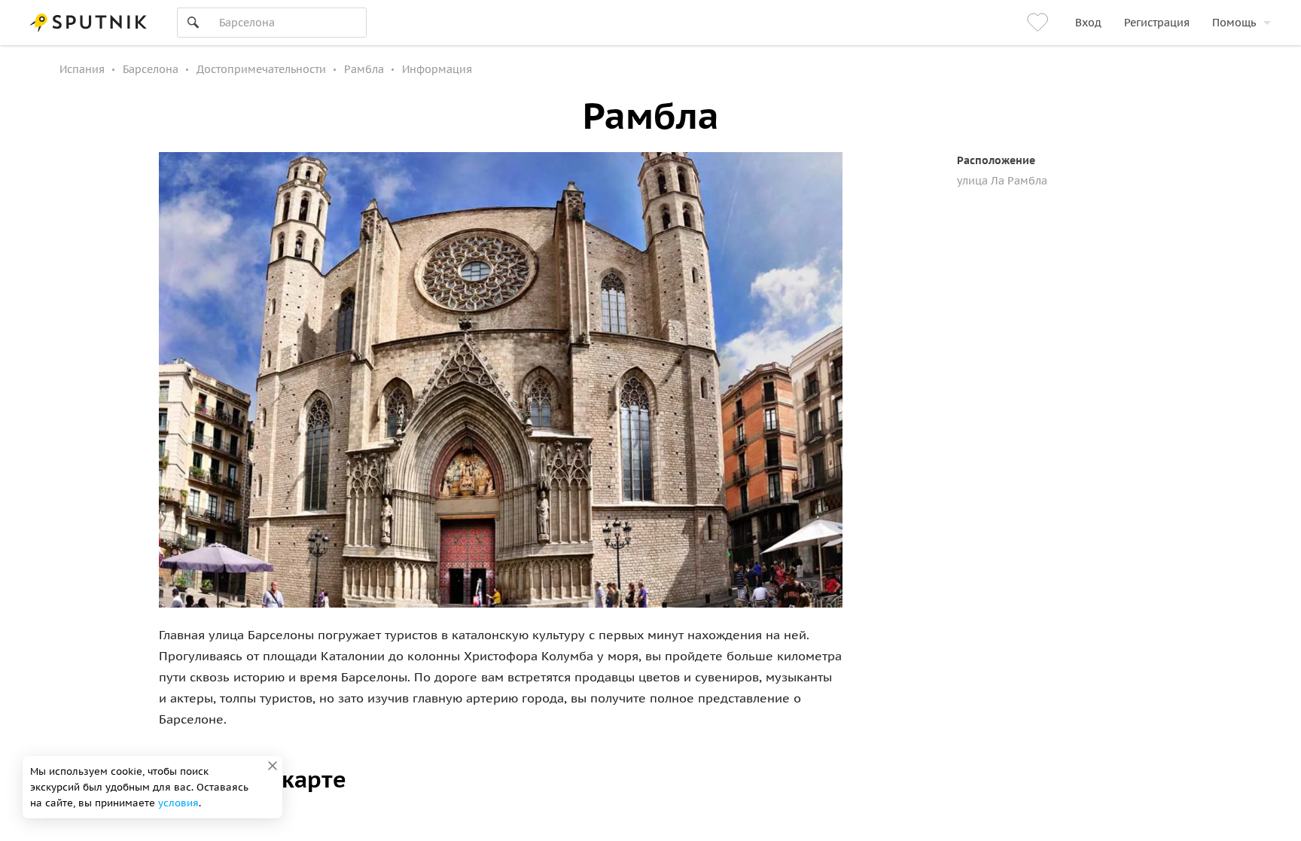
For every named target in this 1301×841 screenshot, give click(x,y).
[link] (1040, 23)
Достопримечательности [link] (261, 69)
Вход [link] (1088, 22)
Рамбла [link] (364, 69)
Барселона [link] (150, 69)
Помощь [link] (1234, 22)
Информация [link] (437, 69)
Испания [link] (82, 69)
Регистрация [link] (1157, 22)
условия (178, 803)
